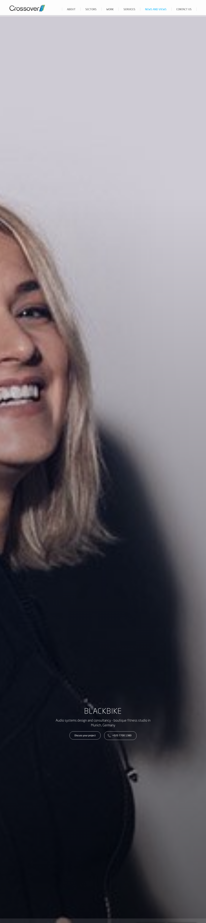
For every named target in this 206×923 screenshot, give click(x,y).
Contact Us (184, 9)
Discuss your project (85, 735)
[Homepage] (29, 6)
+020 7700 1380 (122, 735)
